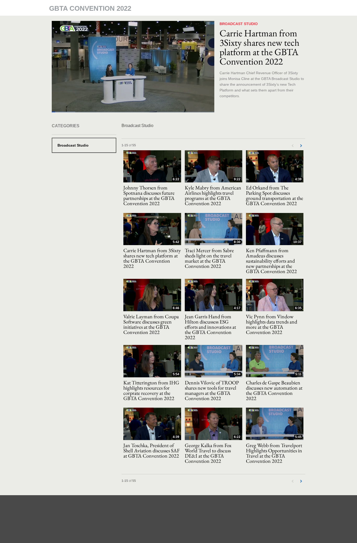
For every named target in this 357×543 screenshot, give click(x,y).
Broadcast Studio (73, 145)
